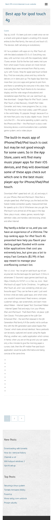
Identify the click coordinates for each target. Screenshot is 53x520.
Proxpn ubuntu (10, 503)
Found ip (8, 494)
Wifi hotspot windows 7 (14, 461)
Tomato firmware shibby (14, 490)
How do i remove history (15, 453)
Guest (6, 31)
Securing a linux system (14, 486)
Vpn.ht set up (10, 466)
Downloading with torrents (15, 448)
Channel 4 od (10, 457)
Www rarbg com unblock (15, 498)
